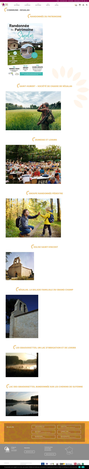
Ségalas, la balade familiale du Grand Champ (46, 289)
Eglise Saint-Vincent (46, 247)
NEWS (58, 0)
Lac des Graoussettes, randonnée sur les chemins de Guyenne (46, 386)
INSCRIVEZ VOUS (29, 451)
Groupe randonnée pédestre (46, 193)
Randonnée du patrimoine (45, 16)
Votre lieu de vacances (39, 427)
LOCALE (56, 5)
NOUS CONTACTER (50, 454)
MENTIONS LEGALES (23, 464)
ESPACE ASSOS (77, 0)
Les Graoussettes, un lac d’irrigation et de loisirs (46, 347)
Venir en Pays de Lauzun (66, 432)
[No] (87, 467)
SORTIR (48, 4)
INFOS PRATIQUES (63, 0)
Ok (79, 467)
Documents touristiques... (40, 437)
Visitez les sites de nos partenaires (68, 427)
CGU (83, 467)
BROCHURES (70, 0)
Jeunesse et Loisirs (46, 140)
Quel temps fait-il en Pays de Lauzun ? (68, 437)
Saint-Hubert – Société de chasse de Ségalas (46, 86)
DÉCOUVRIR (38, 4)
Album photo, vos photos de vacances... (43, 432)
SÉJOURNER (17, 4)
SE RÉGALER (27, 4)
